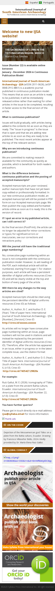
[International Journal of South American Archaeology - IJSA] (24, 11)
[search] (43, 21)
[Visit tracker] (27, 459)
